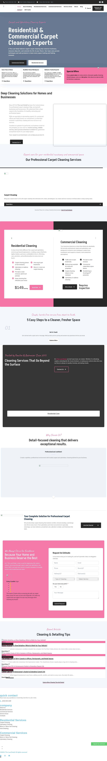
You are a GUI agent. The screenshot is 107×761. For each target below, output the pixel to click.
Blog (81, 6)
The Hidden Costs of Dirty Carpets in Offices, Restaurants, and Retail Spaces (27, 658)
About (76, 6)
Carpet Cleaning (7, 644)
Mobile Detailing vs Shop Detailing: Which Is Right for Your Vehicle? (24, 645)
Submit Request (60, 604)
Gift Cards (27, 10)
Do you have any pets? (60, 584)
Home (19, 6)
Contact (19, 10)
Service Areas (68, 6)
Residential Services (40, 6)
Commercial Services (55, 6)
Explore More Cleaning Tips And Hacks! (53, 682)
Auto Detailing (27, 6)
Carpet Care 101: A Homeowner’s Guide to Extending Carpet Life (23, 672)
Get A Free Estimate (66, 210)
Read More (5, 651)
